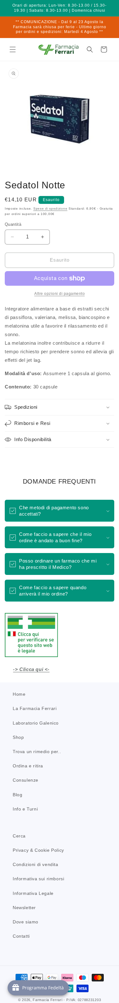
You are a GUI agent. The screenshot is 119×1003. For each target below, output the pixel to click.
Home (19, 694)
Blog (17, 794)
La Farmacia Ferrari (34, 708)
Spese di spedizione (50, 208)
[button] (13, 49)
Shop (18, 737)
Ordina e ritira (28, 765)
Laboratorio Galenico (36, 723)
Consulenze (25, 780)
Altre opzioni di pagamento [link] (59, 293)
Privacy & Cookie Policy (38, 850)
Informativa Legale (33, 893)
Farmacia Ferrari (47, 1000)
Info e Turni (25, 808)
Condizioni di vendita (35, 864)
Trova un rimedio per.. (37, 751)
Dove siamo (25, 921)
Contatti (21, 936)
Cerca (19, 835)
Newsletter (24, 907)
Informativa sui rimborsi (38, 878)
